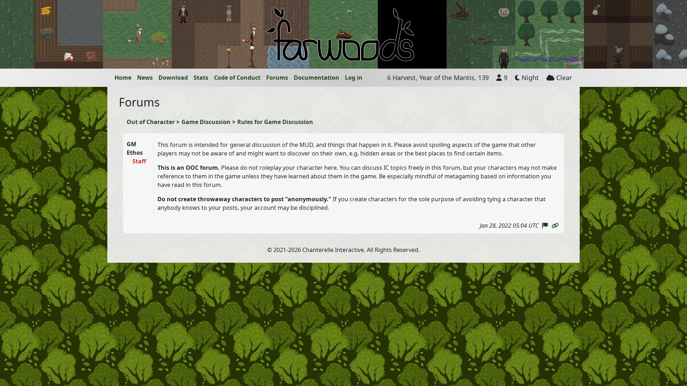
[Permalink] (555, 225)
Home (122, 77)
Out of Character (151, 122)
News (145, 77)
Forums (277, 77)
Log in (353, 77)
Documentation (316, 77)
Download (173, 77)
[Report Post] (545, 225)
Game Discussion (205, 122)
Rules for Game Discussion (275, 122)
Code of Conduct (237, 77)
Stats (201, 77)
